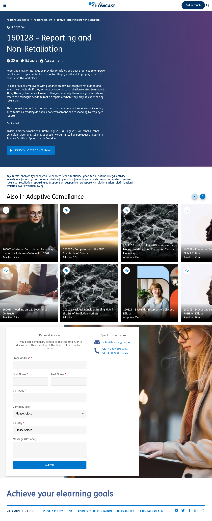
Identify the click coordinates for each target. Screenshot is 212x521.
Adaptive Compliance (18, 20)
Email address (29, 358)
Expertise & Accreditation (94, 511)
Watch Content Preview (33, 150)
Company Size (29, 407)
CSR (70, 511)
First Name (27, 374)
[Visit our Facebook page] (189, 511)
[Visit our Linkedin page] (195, 511)
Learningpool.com (151, 511)
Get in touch (193, 5)
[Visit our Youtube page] (176, 511)
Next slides (204, 197)
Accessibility (125, 511)
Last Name (65, 374)
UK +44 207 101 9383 (115, 349)
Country (25, 423)
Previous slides (196, 197)
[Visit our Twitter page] (183, 511)
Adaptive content (43, 20)
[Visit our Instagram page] (202, 511)
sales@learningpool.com (117, 342)
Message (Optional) (24, 439)
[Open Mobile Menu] (5, 5)
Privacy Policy (53, 511)
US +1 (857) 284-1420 (115, 353)
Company (26, 390)
